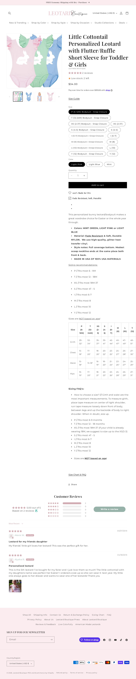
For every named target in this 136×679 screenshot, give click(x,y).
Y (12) (112, 154)
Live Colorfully (65, 624)
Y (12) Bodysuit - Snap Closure (87, 154)
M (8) (112, 142)
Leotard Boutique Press (68, 619)
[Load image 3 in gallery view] (39, 96)
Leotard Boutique (20, 673)
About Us (49, 619)
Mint (109, 164)
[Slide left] (9, 97)
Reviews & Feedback (46, 624)
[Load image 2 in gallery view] (28, 96)
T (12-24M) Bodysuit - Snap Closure (89, 118)
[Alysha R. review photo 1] (15, 586)
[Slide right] (59, 97)
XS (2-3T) (118, 124)
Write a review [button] (109, 509)
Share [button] (74, 484)
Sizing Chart (98, 615)
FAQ (109, 615)
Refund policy (62, 673)
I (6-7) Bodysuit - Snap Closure (88, 136)
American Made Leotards (87, 624)
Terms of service (76, 673)
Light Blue (94, 164)
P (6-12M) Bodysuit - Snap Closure (89, 112)
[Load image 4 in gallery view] (50, 96)
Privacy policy (91, 673)
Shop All (27, 615)
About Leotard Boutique (94, 619)
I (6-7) (113, 136)
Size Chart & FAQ (77, 474)
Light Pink (76, 164)
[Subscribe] (51, 639)
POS (29, 673)
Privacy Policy (34, 619)
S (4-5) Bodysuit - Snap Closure (87, 130)
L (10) (112, 148)
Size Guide (74, 98)
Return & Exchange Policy (76, 615)
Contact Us (55, 615)
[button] (9, 13)
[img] (15, 531)
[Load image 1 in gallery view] (18, 96)
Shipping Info (40, 615)
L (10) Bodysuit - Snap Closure (88, 148)
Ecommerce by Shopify (44, 673)
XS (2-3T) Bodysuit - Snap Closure (89, 124)
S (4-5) (114, 130)
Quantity (73, 170)
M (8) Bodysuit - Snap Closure (88, 142)
